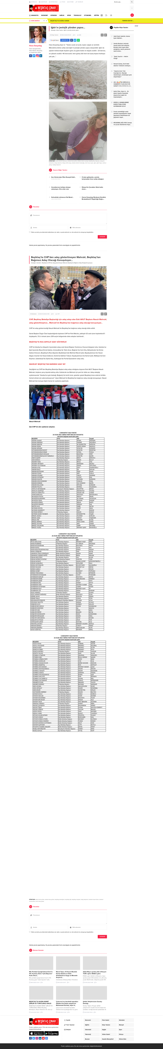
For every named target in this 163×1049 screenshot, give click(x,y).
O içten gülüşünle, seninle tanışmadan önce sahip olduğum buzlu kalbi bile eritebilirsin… (93, 179)
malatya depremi (56, 164)
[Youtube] (43, 1038)
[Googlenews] (46, 1038)
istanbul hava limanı (94, 899)
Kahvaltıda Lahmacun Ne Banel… (62, 197)
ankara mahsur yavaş (83, 161)
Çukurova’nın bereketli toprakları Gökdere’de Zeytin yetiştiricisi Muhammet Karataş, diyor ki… (67, 1003)
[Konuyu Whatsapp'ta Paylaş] (78, 40)
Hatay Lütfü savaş (66, 163)
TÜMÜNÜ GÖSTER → (128, 20)
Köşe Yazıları (59, 30)
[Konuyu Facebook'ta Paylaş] (71, 40)
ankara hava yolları (72, 161)
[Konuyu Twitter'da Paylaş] (75, 40)
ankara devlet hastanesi (61, 161)
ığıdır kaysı (99, 163)
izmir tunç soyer (89, 163)
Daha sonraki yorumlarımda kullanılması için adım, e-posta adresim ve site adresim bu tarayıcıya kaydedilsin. (62, 232)
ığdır (95, 163)
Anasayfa (53, 30)
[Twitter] (33, 1038)
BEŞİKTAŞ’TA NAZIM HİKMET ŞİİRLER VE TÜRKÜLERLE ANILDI (40, 1002)
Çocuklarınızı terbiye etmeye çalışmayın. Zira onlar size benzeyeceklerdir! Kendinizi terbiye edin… (63, 190)
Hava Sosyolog (35, 46)
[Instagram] (37, 1038)
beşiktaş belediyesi (60, 899)
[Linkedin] (40, 1038)
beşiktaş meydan (76, 899)
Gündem (39, 263)
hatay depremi (58, 163)
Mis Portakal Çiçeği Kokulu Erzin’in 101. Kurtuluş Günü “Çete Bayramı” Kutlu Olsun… (41, 973)
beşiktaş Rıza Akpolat (94, 161)
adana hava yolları (39, 899)
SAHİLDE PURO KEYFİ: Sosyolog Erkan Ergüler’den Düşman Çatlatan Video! (74, 21)
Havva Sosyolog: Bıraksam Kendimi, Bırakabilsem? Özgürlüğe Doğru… (94, 198)
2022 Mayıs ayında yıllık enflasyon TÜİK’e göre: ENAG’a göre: (94, 973)
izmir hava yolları (40, 901)
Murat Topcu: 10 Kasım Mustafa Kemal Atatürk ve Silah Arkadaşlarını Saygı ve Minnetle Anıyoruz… (66, 974)
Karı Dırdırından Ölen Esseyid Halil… (63, 177)
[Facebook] (30, 1038)
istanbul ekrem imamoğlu (78, 163)
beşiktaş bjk (68, 899)
